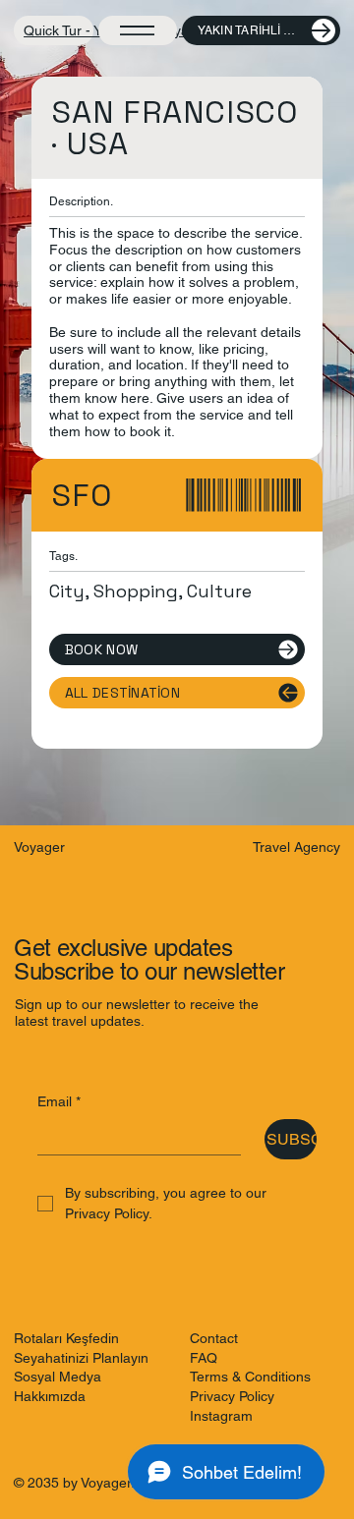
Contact (214, 1338)
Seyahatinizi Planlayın (81, 1358)
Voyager (39, 847)
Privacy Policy (232, 1396)
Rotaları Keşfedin (66, 1338)
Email (59, 1101)
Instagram (221, 1416)
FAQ (203, 1358)
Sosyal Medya (57, 1376)
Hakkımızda (50, 1396)
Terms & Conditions (250, 1376)
